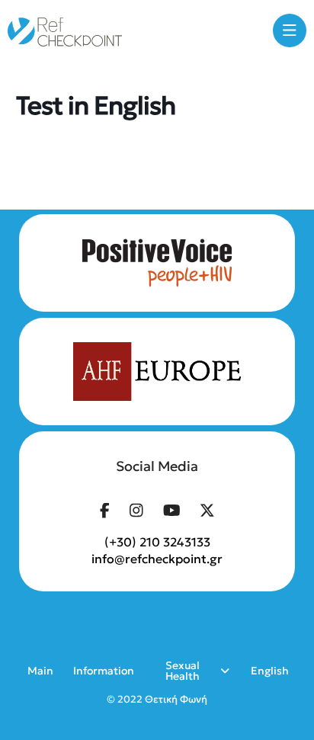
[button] (289, 30)
